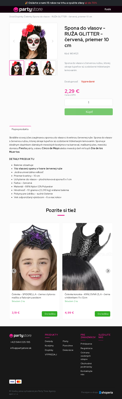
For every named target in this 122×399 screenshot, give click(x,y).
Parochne (68, 345)
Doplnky (49, 350)
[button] (16, 67)
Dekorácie (68, 350)
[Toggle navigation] (11, 10)
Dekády (49, 341)
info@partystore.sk (20, 348)
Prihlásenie (86, 343)
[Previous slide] (14, 271)
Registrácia (86, 348)
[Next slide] (52, 41)
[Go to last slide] (14, 41)
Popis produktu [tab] (20, 129)
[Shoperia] (106, 392)
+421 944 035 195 (20, 342)
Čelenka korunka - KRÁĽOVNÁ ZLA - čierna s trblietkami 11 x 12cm (87, 296)
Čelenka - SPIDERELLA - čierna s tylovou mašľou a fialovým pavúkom (33, 296)
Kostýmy (49, 345)
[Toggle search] (98, 9)
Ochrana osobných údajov (86, 355)
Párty (65, 341)
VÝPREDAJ (51, 354)
